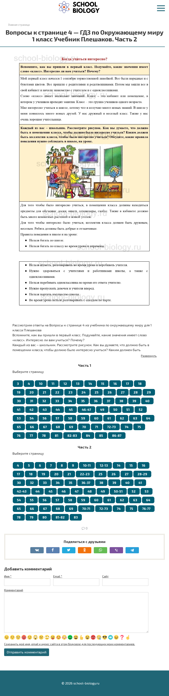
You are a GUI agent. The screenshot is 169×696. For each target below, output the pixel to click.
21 (44, 392)
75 (139, 427)
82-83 (72, 435)
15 (102, 383)
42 (31, 409)
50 (115, 409)
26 (110, 392)
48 (90, 491)
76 (19, 435)
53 (19, 418)
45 (71, 409)
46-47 (86, 409)
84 (88, 435)
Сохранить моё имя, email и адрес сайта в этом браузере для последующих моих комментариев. (69, 644)
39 (134, 401)
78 (44, 435)
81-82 (60, 517)
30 (19, 401)
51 (128, 409)
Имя (8, 576)
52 (141, 409)
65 (19, 427)
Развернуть (149, 355)
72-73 (111, 427)
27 (122, 392)
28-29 (142, 474)
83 (76, 517)
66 (32, 427)
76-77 (146, 508)
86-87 (116, 435)
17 (127, 383)
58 (70, 418)
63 (135, 418)
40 (147, 401)
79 (31, 517)
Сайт (105, 576)
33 (57, 401)
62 (122, 418)
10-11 (87, 465)
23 (70, 392)
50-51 (118, 491)
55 (32, 500)
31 (31, 401)
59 (83, 418)
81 (56, 435)
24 (83, 392)
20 (31, 392)
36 (96, 401)
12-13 (104, 465)
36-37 (85, 483)
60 (96, 418)
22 (57, 392)
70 (84, 427)
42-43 (21, 491)
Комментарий (13, 590)
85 (101, 435)
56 (45, 418)
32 (44, 401)
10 (40, 383)
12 (65, 383)
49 (102, 409)
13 (77, 383)
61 (109, 418)
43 (45, 409)
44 (58, 409)
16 (115, 383)
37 (108, 401)
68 (58, 427)
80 (44, 517)
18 (140, 383)
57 (57, 418)
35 (83, 401)
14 (90, 383)
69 (71, 427)
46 (64, 491)
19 (18, 392)
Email (57, 576)
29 (149, 392)
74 (126, 427)
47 (77, 491)
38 (121, 401)
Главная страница (19, 24)
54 (32, 418)
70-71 (86, 508)
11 (53, 383)
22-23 (84, 474)
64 (148, 418)
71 (96, 427)
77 (31, 435)
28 (136, 392)
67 (45, 427)
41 (18, 409)
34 (70, 401)
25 (97, 392)
